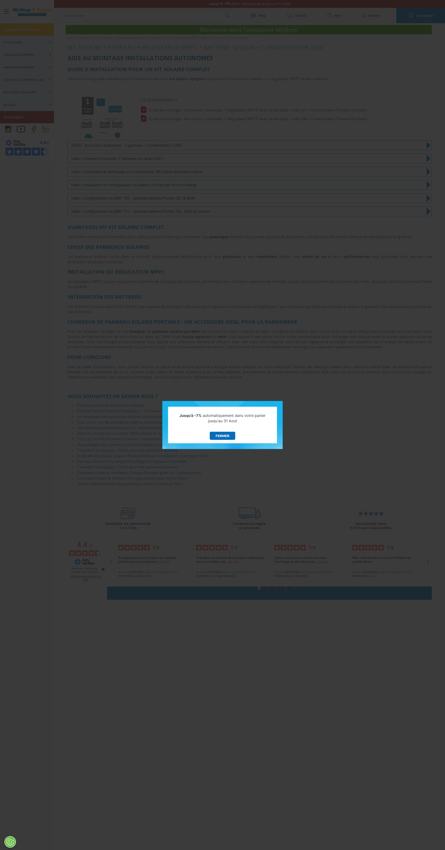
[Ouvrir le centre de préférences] (10, 842)
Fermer (222, 436)
